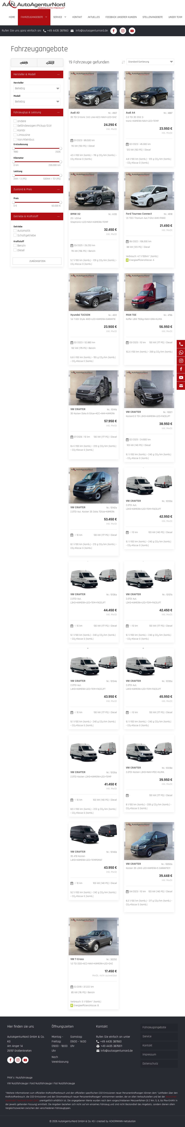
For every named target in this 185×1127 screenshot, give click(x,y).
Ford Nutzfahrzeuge (41, 1083)
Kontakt (77, 17)
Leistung (18, 171)
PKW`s (10, 1077)
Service (57, 17)
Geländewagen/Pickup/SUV (34, 126)
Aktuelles (94, 17)
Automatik (23, 231)
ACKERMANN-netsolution (122, 1121)
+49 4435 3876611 (111, 1046)
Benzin (21, 246)
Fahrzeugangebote (32, 17)
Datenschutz (150, 1064)
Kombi (20, 130)
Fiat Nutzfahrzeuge (64, 1083)
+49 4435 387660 (57, 31)
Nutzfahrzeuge (24, 1077)
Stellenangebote (153, 17)
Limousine (23, 135)
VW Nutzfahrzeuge (17, 1083)
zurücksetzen (37, 261)
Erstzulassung (21, 144)
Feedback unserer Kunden (121, 17)
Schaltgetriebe (26, 235)
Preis (16, 198)
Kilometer (19, 158)
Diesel (20, 250)
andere (21, 121)
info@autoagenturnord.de (92, 31)
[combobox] (37, 88)
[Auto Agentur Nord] (33, 4)
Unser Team (175, 17)
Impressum (149, 1055)
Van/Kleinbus (25, 140)
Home (12, 17)
